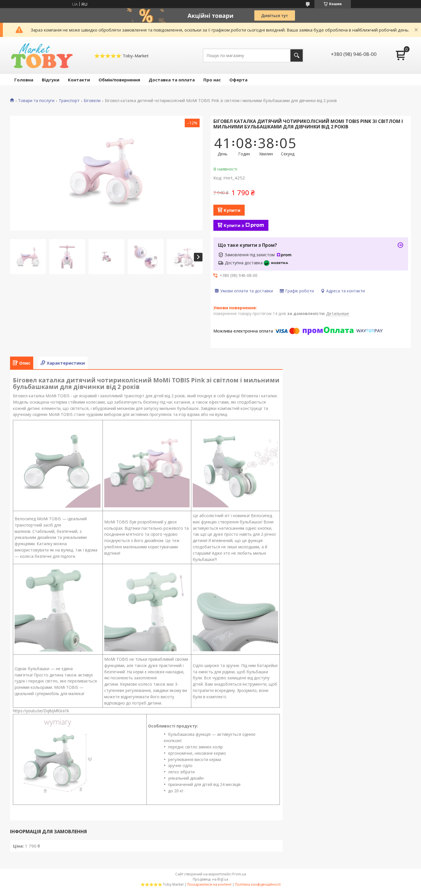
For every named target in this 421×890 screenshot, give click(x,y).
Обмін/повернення (119, 80)
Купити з (234, 225)
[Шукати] (296, 55)
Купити (232, 210)
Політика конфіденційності (258, 884)
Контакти (79, 80)
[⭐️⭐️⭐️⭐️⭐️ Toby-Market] (41, 55)
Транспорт (69, 100)
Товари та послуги (36, 100)
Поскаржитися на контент (209, 884)
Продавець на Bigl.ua (210, 879)
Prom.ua (239, 874)
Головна (23, 80)
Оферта (238, 80)
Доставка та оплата (172, 80)
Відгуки (50, 80)
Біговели (92, 100)
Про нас (212, 80)
